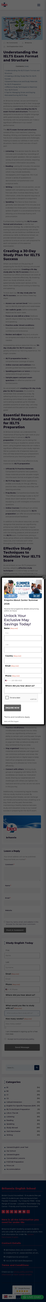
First (6, 633)
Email (12, 666)
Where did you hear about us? (20, 686)
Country (13, 656)
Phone (12, 676)
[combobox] (7, 680)
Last (6, 645)
